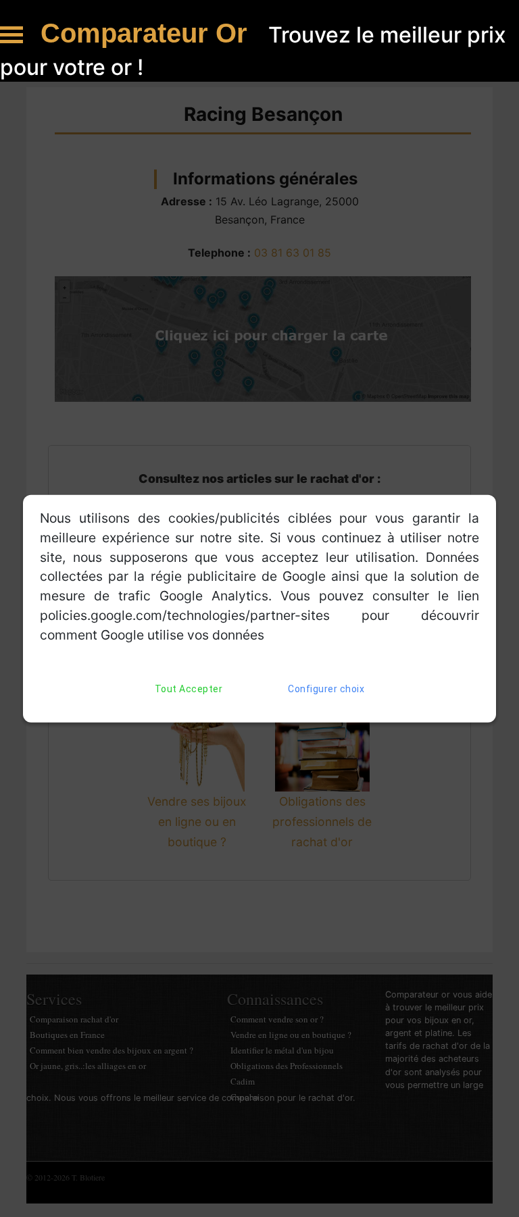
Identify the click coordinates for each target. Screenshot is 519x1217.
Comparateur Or (148, 33)
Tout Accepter (189, 688)
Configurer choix (326, 688)
